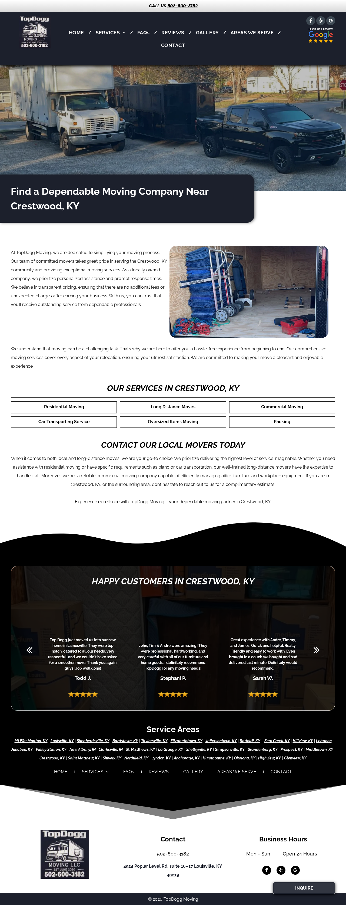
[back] (29, 650)
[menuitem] (78, 32)
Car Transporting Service (64, 421)
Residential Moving (64, 406)
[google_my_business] (330, 21)
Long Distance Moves (173, 406)
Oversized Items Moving (173, 421)
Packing (282, 421)
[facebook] (310, 21)
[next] (316, 650)
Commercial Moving (282, 406)
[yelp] (320, 21)
